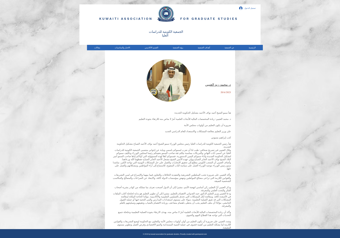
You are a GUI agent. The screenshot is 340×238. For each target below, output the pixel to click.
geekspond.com (201, 234)
